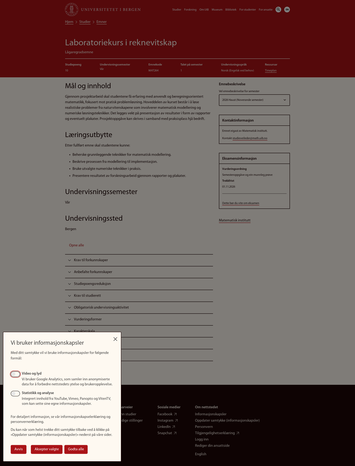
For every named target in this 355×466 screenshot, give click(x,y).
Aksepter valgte (47, 449)
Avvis (18, 449)
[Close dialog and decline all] (115, 337)
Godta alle (76, 449)
